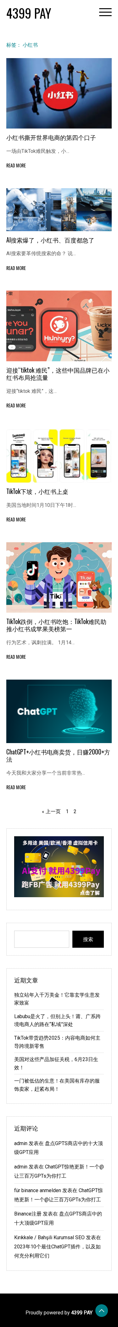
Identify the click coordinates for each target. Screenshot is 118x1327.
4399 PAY (28, 12)
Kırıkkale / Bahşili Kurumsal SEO (49, 1237)
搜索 (88, 939)
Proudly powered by (59, 1313)
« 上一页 (51, 811)
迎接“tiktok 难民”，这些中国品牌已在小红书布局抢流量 (58, 373)
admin (20, 1143)
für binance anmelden (37, 1190)
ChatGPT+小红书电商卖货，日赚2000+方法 (58, 755)
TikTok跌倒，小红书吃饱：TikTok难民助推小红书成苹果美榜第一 (56, 625)
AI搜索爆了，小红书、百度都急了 (50, 239)
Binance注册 (28, 1214)
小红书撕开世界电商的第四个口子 (51, 137)
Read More (16, 165)
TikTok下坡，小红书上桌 (37, 491)
